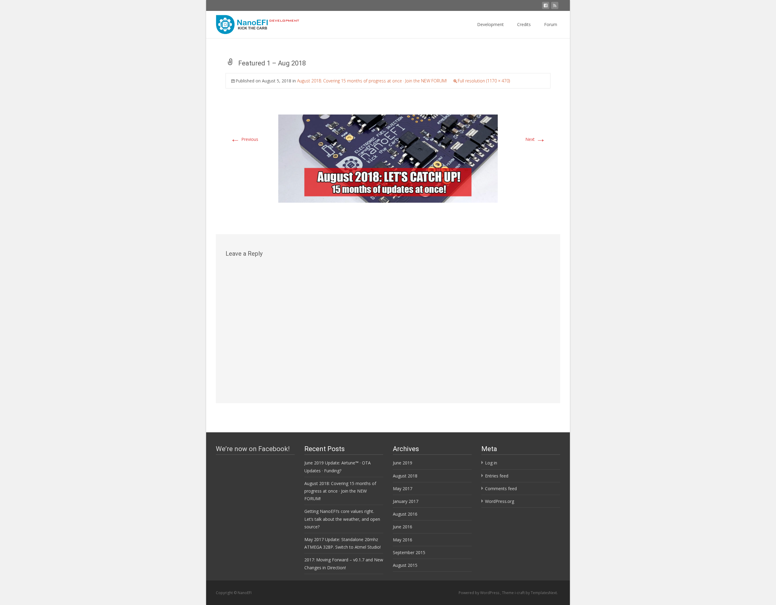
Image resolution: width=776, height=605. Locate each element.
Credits (524, 24)
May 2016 (402, 540)
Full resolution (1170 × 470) (484, 81)
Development (490, 24)
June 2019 (402, 463)
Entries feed (496, 476)
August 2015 (405, 565)
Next (535, 139)
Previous (244, 139)
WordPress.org (499, 501)
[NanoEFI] (253, 23)
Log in (491, 463)
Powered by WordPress (479, 592)
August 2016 (405, 514)
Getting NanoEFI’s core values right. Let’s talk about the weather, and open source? (342, 518)
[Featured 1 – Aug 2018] (388, 158)
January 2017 (405, 501)
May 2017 (402, 488)
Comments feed (501, 488)
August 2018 (405, 476)
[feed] (554, 6)
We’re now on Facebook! (253, 449)
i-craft (520, 592)
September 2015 (409, 552)
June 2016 (402, 527)
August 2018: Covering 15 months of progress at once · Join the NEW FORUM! (372, 81)
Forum (550, 24)
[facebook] (545, 6)
